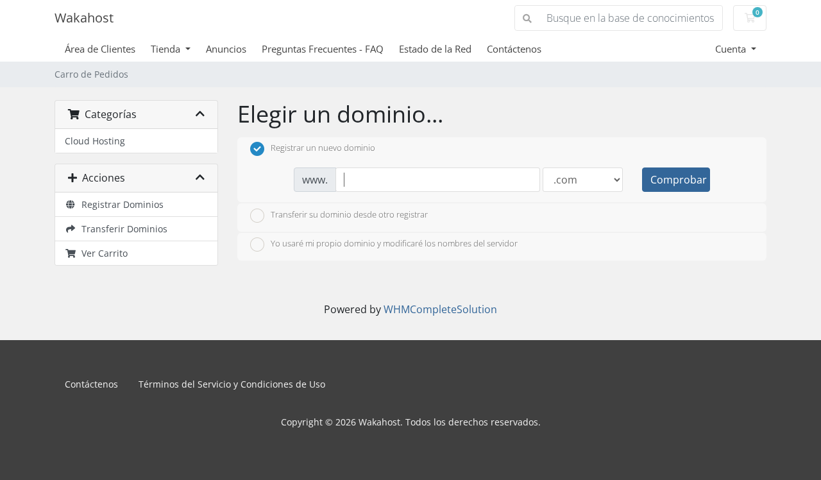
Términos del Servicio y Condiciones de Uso (232, 384)
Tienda (167, 48)
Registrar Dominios (120, 204)
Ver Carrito (102, 253)
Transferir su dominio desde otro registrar (349, 214)
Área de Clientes (100, 48)
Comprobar (678, 180)
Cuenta (732, 48)
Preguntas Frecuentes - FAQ (323, 48)
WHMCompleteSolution (440, 309)
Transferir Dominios (121, 229)
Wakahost (84, 17)
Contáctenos (514, 48)
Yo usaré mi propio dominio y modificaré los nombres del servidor (394, 244)
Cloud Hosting (95, 141)
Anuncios (226, 48)
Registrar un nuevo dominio (323, 148)
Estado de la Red (435, 48)
